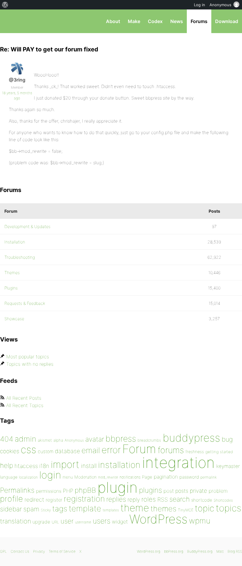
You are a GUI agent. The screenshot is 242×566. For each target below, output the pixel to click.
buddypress (191, 437)
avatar (94, 439)
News (176, 21)
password (189, 477)
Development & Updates (27, 226)
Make (134, 21)
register (54, 500)
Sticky (46, 510)
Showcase (14, 318)
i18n (44, 466)
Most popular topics (27, 357)
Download (226, 21)
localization (28, 477)
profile (11, 499)
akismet (45, 440)
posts (181, 491)
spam (31, 509)
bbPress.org (9, 21)
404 (6, 439)
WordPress (158, 519)
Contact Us (20, 551)
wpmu (199, 520)
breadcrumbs (149, 440)
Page (147, 477)
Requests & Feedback (24, 303)
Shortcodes (223, 500)
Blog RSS (235, 551)
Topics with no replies (29, 364)
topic (204, 508)
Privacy (39, 551)
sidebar (11, 509)
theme (134, 508)
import (65, 464)
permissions (48, 491)
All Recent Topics (24, 405)
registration (84, 499)
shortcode (201, 500)
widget (120, 521)
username (83, 522)
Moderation (85, 476)
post (168, 491)
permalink (208, 477)
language (8, 476)
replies (116, 499)
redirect (34, 499)
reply (133, 499)
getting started (219, 451)
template (85, 508)
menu (68, 477)
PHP (68, 490)
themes (163, 508)
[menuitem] (5, 4)
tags (59, 508)
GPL (3, 551)
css (28, 449)
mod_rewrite (108, 477)
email (90, 450)
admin (25, 438)
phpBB (85, 490)
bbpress (120, 438)
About (113, 21)
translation (15, 521)
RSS (162, 499)
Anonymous (74, 440)
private (198, 490)
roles (148, 499)
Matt (220, 551)
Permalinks (17, 490)
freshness (194, 451)
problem (218, 491)
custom (45, 451)
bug (227, 439)
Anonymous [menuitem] (220, 4)
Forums (199, 21)
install (89, 465)
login (50, 475)
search (179, 499)
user (66, 521)
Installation (14, 241)
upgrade (41, 522)
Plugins (11, 287)
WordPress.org (148, 551)
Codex (155, 21)
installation (119, 464)
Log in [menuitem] (199, 4)
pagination (166, 477)
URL (55, 522)
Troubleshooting (19, 257)
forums (171, 450)
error (111, 450)
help (6, 465)
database (67, 451)
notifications (130, 477)
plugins (150, 490)
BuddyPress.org (199, 551)
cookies (9, 451)
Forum (139, 449)
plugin (117, 487)
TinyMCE (185, 510)
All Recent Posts (23, 398)
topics (228, 508)
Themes (12, 272)
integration (178, 462)
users (101, 520)
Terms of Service (62, 551)
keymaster (228, 466)
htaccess (26, 465)
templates (111, 510)
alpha (58, 440)
